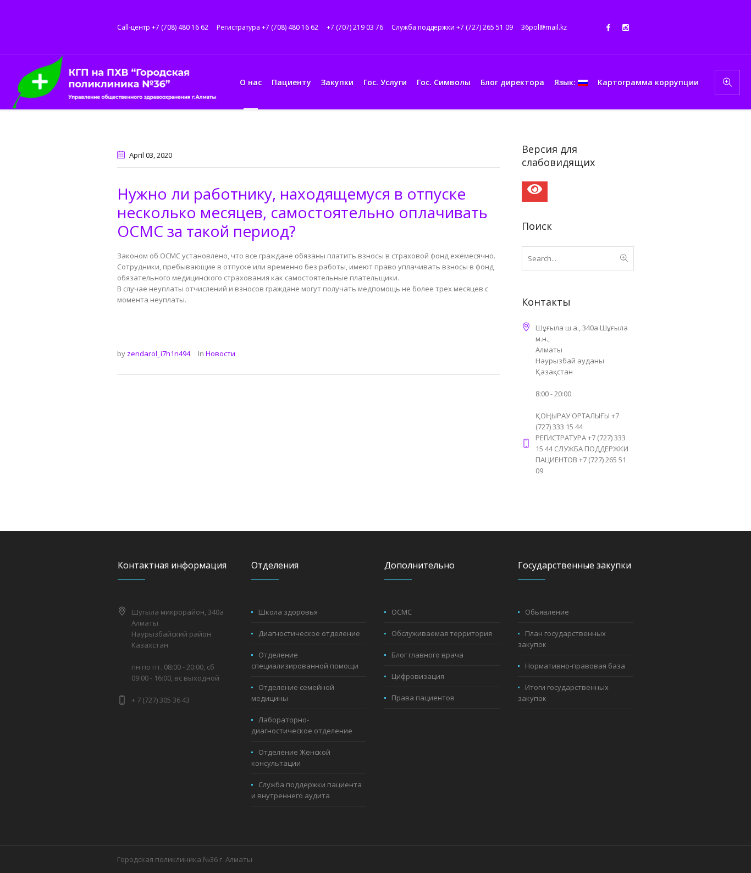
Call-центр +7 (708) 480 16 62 (162, 27)
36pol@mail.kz (544, 27)
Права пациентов (423, 698)
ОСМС (401, 612)
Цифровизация (417, 676)
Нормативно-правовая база (575, 666)
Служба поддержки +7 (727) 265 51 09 (452, 27)
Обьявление (547, 612)
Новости (220, 353)
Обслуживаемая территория (441, 633)
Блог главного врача (427, 655)
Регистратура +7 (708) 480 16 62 (267, 27)
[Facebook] (608, 27)
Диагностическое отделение (309, 633)
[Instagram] (625, 27)
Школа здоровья (288, 612)
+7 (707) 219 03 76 (355, 27)
